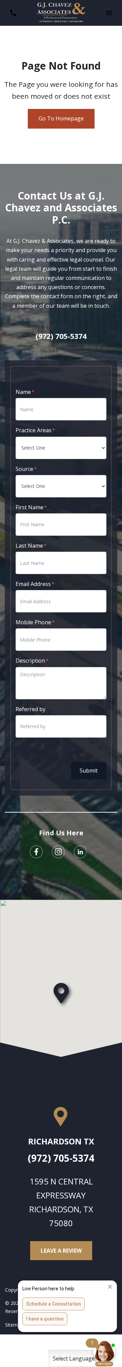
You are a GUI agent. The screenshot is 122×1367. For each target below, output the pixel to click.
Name (23, 392)
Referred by (30, 709)
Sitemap (14, 1325)
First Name (29, 507)
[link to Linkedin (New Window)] (80, 851)
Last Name (29, 545)
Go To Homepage (61, 118)
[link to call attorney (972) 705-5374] (13, 13)
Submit (89, 770)
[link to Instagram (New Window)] (58, 851)
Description (30, 660)
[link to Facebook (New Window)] (36, 851)
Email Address (33, 584)
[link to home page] (61, 12)
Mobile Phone (33, 622)
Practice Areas (34, 430)
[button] (109, 13)
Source (24, 469)
